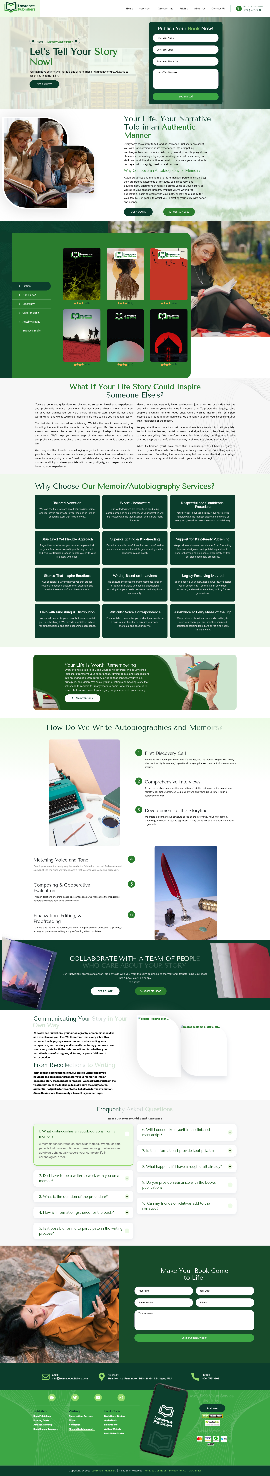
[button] (194, 693)
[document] (135, 738)
